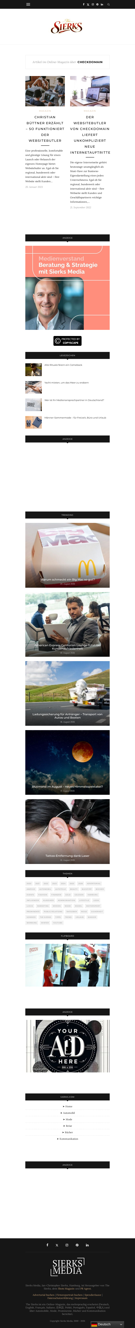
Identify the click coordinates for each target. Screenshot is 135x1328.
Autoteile (60, 889)
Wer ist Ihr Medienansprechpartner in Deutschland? (74, 400)
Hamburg (93, 895)
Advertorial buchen (43, 1294)
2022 (46, 883)
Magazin (45, 111)
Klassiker (48, 900)
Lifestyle (84, 900)
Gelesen (79, 895)
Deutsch (104, 1324)
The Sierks (45, 917)
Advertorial (94, 883)
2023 (54, 883)
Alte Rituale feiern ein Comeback (63, 364)
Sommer (31, 917)
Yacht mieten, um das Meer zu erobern (66, 382)
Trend (68, 917)
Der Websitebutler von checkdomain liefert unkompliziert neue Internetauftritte (90, 135)
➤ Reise (67, 1125)
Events (30, 895)
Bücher (100, 889)
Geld (67, 895)
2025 (72, 883)
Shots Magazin (66, 1288)
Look (96, 900)
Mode (68, 906)
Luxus (30, 906)
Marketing (43, 906)
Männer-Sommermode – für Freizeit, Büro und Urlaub (75, 417)
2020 (29, 883)
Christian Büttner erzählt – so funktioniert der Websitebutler (45, 129)
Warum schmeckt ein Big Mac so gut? (67, 579)
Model (78, 906)
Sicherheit (97, 911)
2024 (63, 883)
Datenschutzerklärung (60, 1298)
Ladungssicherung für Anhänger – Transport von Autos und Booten (67, 716)
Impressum (81, 1298)
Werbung (32, 923)
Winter (45, 923)
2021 (38, 883)
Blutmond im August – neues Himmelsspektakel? (67, 786)
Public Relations (53, 911)
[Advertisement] (67, 477)
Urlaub (80, 917)
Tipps (58, 917)
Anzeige (31, 889)
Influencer (33, 900)
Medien (57, 906)
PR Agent (85, 1288)
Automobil (45, 889)
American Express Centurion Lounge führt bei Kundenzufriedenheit (67, 647)
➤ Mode (67, 1119)
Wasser (92, 917)
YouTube (57, 923)
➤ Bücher (67, 1132)
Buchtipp (87, 889)
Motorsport (93, 906)
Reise (84, 911)
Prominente (33, 911)
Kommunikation (66, 900)
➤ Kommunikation (67, 1138)
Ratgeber (72, 911)
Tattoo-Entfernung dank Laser (67, 855)
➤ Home (67, 1106)
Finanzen (56, 895)
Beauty (74, 889)
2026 (80, 883)
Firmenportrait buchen (69, 1294)
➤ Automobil (67, 1112)
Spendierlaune (93, 1294)
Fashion (42, 895)
